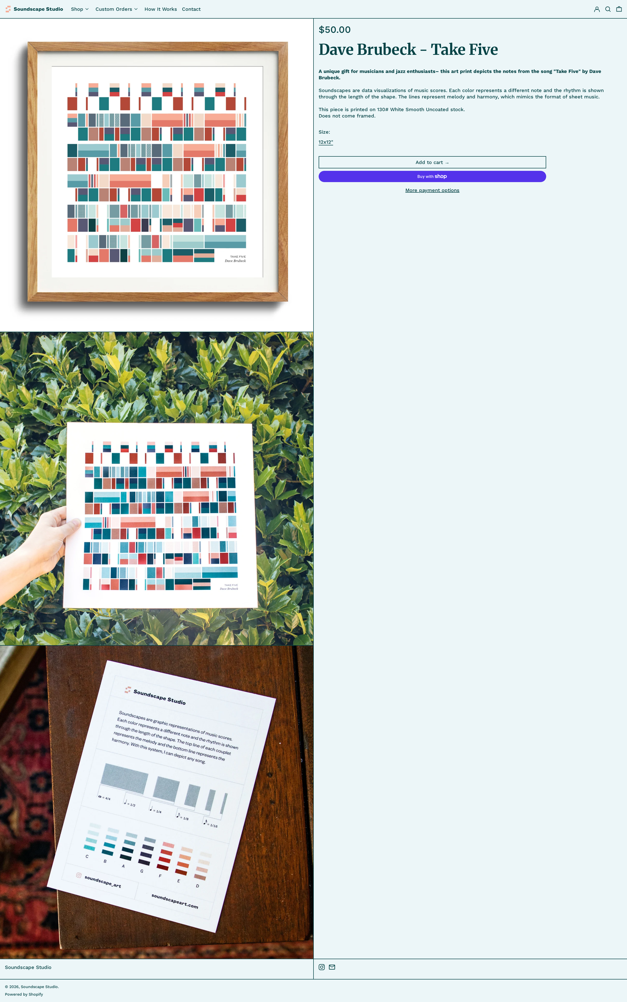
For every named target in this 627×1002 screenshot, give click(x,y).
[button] (619, 9)
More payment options (432, 190)
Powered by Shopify (24, 994)
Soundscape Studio (28, 967)
